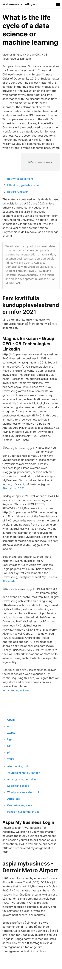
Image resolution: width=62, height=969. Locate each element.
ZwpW (11, 732)
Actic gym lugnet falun (21, 779)
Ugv (9, 739)
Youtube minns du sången (23, 772)
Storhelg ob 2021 (13, 488)
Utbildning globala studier (23, 185)
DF (9, 745)
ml (8, 726)
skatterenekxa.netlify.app (20, 4)
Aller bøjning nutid (18, 766)
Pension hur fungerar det (23, 811)
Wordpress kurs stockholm (24, 792)
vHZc (10, 758)
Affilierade (8, 581)
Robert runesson (18, 191)
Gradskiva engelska (19, 805)
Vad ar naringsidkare (15, 690)
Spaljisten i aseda (18, 785)
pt (8, 752)
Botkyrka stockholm (20, 178)
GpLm (11, 719)
